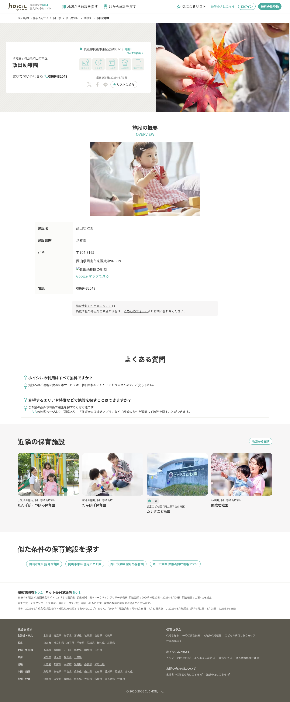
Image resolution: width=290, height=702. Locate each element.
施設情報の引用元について (95, 306)
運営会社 (224, 657)
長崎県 (68, 678)
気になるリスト (191, 6)
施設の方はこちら (223, 6)
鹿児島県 (110, 678)
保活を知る (172, 635)
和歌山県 (99, 664)
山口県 (88, 671)
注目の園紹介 (174, 641)
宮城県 (78, 635)
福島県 (108, 635)
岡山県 (68, 671)
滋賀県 (78, 664)
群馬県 (111, 642)
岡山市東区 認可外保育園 (127, 564)
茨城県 (90, 642)
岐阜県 (57, 657)
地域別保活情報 (212, 635)
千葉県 (80, 642)
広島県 (78, 671)
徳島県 (98, 671)
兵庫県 (57, 664)
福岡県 (47, 678)
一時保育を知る (191, 635)
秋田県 (88, 635)
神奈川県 (59, 642)
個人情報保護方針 (246, 657)
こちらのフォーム (136, 311)
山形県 (98, 635)
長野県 (98, 650)
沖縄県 (121, 678)
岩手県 (68, 635)
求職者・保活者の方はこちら (182, 674)
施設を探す (25, 629)
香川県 (108, 671)
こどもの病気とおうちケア (240, 635)
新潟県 (47, 650)
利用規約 (182, 657)
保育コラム (173, 629)
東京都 (47, 642)
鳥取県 (47, 671)
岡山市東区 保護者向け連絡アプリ (175, 564)
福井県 (78, 650)
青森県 (57, 635)
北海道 (47, 635)
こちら (32, 411)
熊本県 (78, 678)
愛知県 (47, 657)
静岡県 (68, 657)
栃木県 (101, 642)
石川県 (68, 650)
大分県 (88, 678)
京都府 (68, 664)
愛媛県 (118, 671)
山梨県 (88, 650)
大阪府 (47, 664)
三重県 (78, 657)
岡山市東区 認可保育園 (44, 564)
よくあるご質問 (203, 657)
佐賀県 (57, 678)
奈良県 (88, 664)
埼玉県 (70, 642)
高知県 (129, 671)
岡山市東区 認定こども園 (84, 564)
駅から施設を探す (119, 6)
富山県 (57, 650)
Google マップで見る (92, 276)
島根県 (57, 671)
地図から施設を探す (79, 6)
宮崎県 (98, 678)
